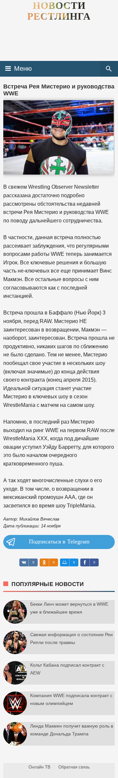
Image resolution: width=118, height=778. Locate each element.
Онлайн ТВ (39, 767)
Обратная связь (74, 767)
